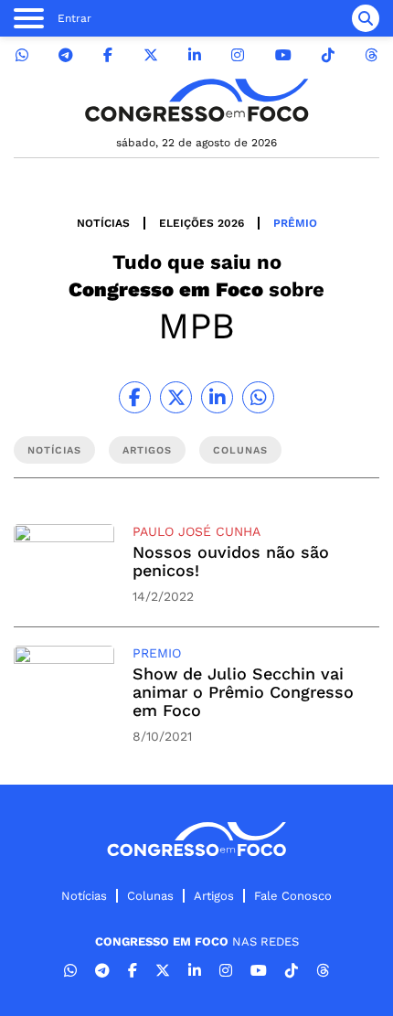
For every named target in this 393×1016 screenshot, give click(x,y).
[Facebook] (107, 55)
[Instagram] (237, 55)
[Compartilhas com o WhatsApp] (258, 397)
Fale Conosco (293, 896)
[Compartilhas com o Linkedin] (217, 397)
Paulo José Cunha (196, 531)
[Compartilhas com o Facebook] (135, 397)
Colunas (150, 896)
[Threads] (371, 55)
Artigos (214, 896)
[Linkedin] (194, 55)
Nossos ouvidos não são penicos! (231, 561)
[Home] (196, 100)
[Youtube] (283, 55)
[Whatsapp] (22, 55)
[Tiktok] (328, 55)
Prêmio (295, 223)
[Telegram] (65, 55)
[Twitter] (150, 55)
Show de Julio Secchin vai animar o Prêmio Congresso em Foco (243, 692)
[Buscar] (365, 18)
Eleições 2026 (201, 223)
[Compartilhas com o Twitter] (176, 397)
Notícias (103, 223)
